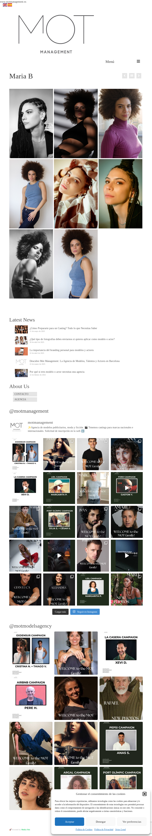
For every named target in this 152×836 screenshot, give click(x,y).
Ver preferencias (132, 821)
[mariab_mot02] (120, 193)
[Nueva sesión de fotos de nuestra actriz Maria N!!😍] (127, 589)
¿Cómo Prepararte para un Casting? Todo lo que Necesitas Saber (63, 328)
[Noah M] (124, 75)
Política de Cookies (84, 829)
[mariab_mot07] (76, 264)
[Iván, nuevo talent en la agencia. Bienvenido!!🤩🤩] (93, 522)
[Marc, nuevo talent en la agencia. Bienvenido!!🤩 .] (93, 488)
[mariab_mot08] (120, 123)
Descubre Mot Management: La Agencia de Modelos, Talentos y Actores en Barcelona (75, 361)
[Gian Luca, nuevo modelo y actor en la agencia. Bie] (25, 589)
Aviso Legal (120, 829)
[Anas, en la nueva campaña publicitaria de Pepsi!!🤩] (59, 556)
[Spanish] (10, 4)
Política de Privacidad (103, 829)
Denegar (101, 821)
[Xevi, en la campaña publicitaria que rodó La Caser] (25, 488)
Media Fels (25, 830)
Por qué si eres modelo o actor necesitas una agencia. (57, 371)
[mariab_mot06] (31, 193)
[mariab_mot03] (76, 193)
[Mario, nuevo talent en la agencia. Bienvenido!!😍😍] (25, 522)
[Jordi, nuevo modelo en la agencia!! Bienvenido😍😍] (93, 454)
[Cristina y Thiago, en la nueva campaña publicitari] (25, 454)
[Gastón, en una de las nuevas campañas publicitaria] (127, 488)
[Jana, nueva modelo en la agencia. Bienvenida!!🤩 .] (59, 454)
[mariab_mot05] (31, 264)
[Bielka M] (138, 75)
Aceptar (69, 821)
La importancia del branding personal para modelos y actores (62, 350)
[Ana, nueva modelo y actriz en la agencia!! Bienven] (127, 454)
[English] (5, 4)
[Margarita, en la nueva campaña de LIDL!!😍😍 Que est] (93, 589)
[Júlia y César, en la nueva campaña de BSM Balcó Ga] (59, 522)
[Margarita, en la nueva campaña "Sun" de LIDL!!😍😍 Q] (59, 488)
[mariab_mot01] (31, 123)
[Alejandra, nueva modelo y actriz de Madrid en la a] (59, 589)
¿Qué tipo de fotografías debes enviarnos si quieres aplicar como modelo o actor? (72, 339)
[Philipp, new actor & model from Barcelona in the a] (93, 556)
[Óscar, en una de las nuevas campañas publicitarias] (127, 556)
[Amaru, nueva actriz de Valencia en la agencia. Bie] (127, 522)
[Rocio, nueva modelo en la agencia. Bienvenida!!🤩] (25, 556)
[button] (144, 794)
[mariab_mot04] (76, 123)
